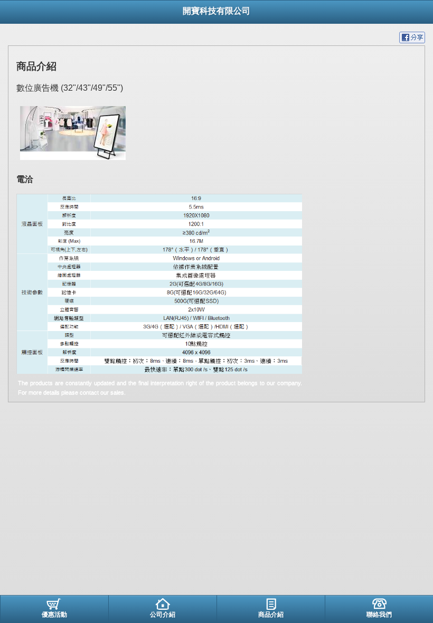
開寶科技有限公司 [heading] (216, 10)
